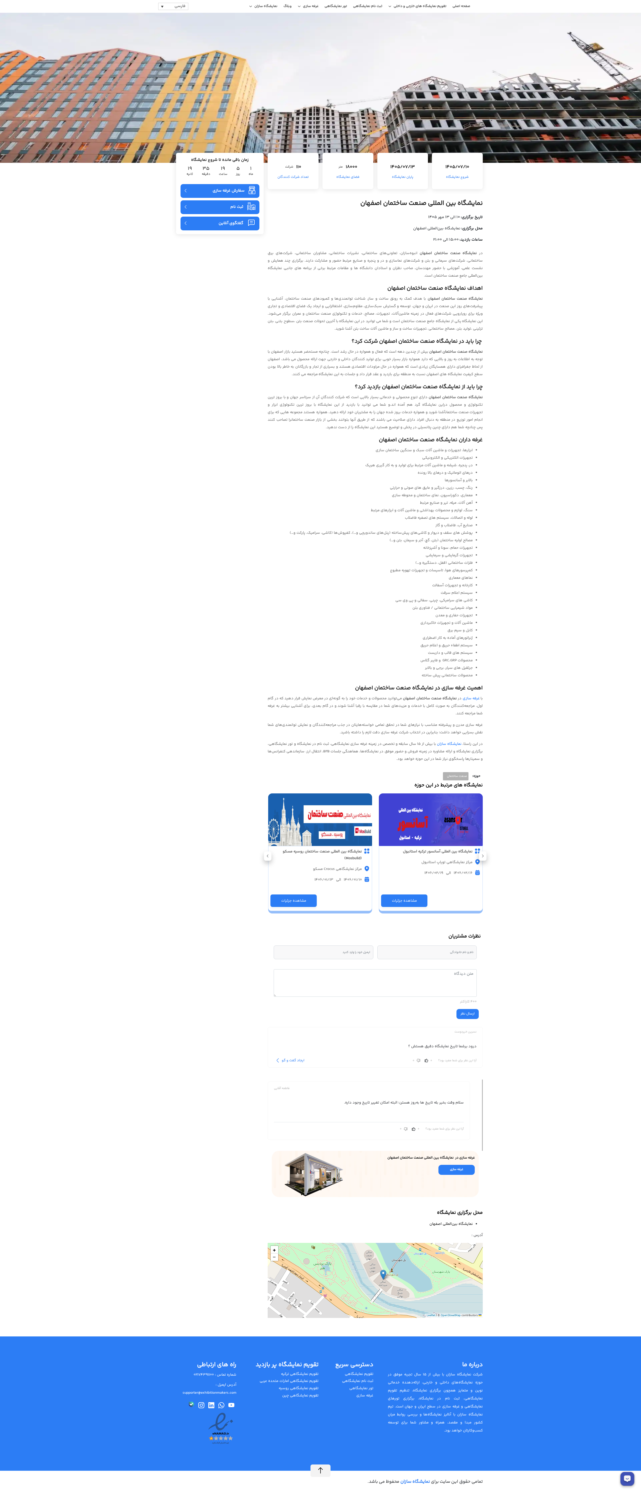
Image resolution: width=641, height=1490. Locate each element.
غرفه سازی (310, 6)
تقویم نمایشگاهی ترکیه (299, 1374)
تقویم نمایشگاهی (359, 1374)
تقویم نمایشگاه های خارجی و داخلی (420, 6)
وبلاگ (287, 6)
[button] (267, 856)
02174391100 (204, 1375)
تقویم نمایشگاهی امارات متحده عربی (289, 1381)
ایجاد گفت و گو (293, 1060)
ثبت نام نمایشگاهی (367, 6)
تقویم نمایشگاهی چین (300, 1395)
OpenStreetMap (451, 1315)
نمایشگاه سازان (265, 6)
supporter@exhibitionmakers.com (209, 1393)
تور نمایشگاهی (336, 6)
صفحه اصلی (461, 6)
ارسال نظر (467, 1014)
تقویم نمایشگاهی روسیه (298, 1388)
